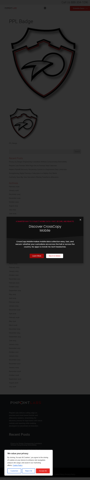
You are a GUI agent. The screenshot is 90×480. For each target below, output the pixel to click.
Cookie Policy (17, 465)
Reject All (28, 471)
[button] (80, 220)
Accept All (43, 471)
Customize (14, 471)
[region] (28, 463)
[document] (45, 240)
